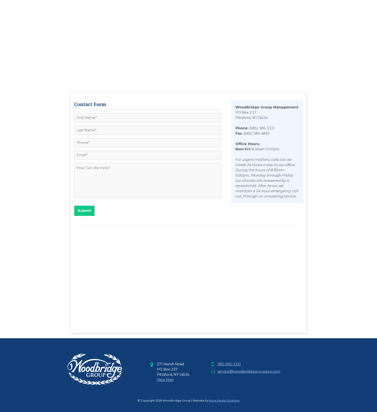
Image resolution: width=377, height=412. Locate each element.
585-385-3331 (229, 364)
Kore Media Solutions (224, 400)
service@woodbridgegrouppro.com (249, 371)
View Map (165, 380)
